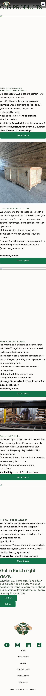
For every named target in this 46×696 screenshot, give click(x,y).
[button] (43, 4)
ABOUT (23, 663)
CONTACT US (23, 676)
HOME (23, 650)
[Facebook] (39, 645)
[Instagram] (17, 645)
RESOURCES (23, 682)
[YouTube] (7, 645)
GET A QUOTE (23, 657)
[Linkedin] (28, 645)
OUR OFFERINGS (23, 669)
